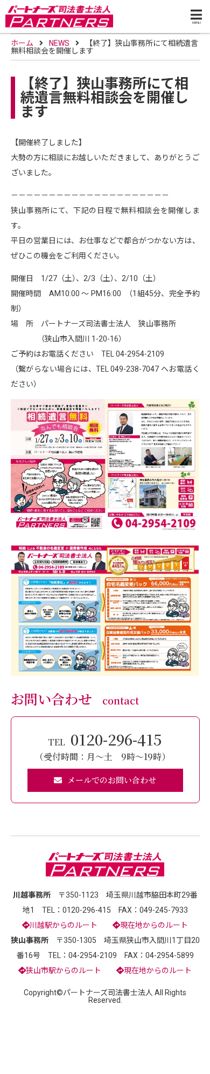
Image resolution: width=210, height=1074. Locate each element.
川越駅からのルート (63, 925)
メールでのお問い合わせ (111, 779)
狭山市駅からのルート (63, 970)
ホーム (22, 43)
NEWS (59, 43)
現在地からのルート (154, 925)
